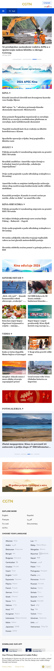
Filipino (11, 583)
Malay (38, 545)
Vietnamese (39, 626)
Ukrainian (38, 618)
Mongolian (38, 549)
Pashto (35, 575)
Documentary (32, 524)
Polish (35, 566)
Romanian (38, 579)
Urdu (34, 622)
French (11, 588)
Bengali (10, 553)
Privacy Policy (7, 667)
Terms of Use (19, 667)
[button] (17, 59)
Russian (37, 583)
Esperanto (13, 579)
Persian (36, 562)
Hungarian (13, 613)
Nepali (35, 558)
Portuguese (39, 571)
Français (5, 519)
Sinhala (36, 592)
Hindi (10, 609)
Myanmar (39, 553)
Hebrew (11, 605)
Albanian (11, 540)
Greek (12, 596)
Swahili (37, 601)
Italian (11, 622)
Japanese (12, 626)
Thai (34, 609)
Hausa (11, 601)
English (5, 515)
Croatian (12, 566)
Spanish (37, 596)
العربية (29, 519)
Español (30, 515)
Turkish (36, 613)
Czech (11, 571)
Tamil (35, 605)
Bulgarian (13, 558)
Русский (5, 524)
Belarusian (14, 549)
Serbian (37, 588)
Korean (11, 631)
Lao (34, 540)
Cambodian (12, 562)
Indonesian (16, 618)
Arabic (11, 545)
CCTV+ (5, 528)
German (12, 592)
